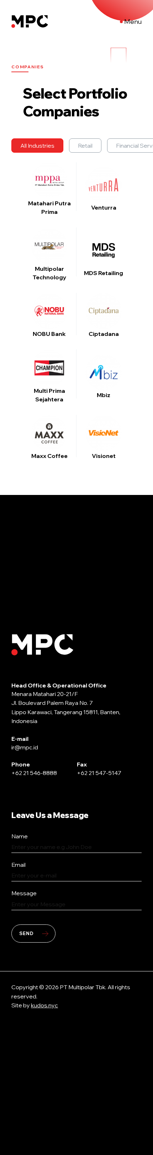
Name (19, 836)
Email (18, 864)
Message (24, 893)
